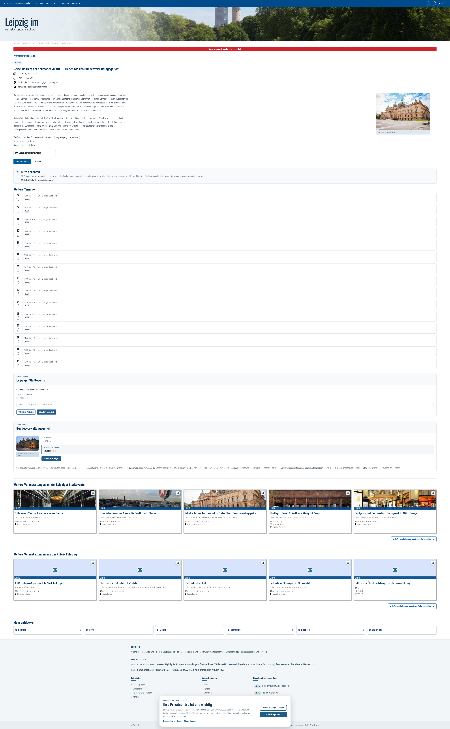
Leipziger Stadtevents (51, 43)
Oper (222, 670)
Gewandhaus (206, 664)
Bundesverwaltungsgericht (39, 82)
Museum (160, 664)
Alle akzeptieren (273, 714)
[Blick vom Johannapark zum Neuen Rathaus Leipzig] (225, 24)
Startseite (16, 43)
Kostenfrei (208, 693)
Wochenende (283, 664)
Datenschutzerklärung (172, 721)
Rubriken (39, 3)
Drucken (38, 161)
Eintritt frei (261, 664)
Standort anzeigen (46, 412)
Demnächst (135, 665)
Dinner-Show (144, 665)
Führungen (177, 670)
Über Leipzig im (139, 685)
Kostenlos (76, 3)
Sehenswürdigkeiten (237, 664)
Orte (47, 3)
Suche (35, 43)
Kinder (152, 664)
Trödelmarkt (220, 664)
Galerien (314, 664)
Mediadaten (137, 689)
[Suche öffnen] (428, 3)
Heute (55, 3)
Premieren (296, 664)
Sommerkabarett (145, 669)
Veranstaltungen (26, 43)
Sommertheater (163, 670)
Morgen (306, 664)
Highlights (65, 3)
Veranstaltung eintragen (142, 693)
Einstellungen (190, 721)
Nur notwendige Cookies (273, 708)
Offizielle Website (26, 412)
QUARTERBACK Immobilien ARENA (201, 669)
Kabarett (180, 664)
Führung (40, 43)
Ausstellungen (192, 664)
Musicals (251, 664)
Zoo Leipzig (271, 665)
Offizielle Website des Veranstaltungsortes (37, 180)
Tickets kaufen (22, 161)
